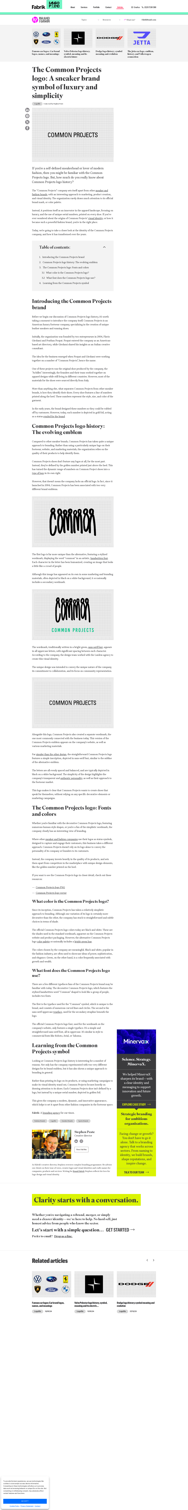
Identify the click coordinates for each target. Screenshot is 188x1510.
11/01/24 (90, 1311)
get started (117, 1229)
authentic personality (71, 778)
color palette (43, 941)
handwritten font (99, 558)
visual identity (95, 218)
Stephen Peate (58, 104)
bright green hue (83, 941)
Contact (37, 1506)
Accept (25, 1501)
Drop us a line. (63, 1236)
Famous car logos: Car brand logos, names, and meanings (46, 52)
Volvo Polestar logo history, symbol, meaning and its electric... (90, 1304)
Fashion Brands (39, 1121)
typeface (57, 1011)
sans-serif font (95, 647)
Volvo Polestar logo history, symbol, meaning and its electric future (77, 54)
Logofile (37, 104)
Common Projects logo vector (51, 892)
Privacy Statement (27, 1506)
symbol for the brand (54, 416)
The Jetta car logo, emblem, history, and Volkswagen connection (141, 54)
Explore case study (134, 1104)
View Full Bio (81, 1149)
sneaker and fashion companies (61, 839)
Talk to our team (134, 1172)
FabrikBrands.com (149, 20)
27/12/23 (133, 1311)
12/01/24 (48, 1311)
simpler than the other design (51, 754)
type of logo (38, 473)
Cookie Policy (14, 1506)
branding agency (51, 1112)
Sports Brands (83, 1121)
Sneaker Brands (67, 1121)
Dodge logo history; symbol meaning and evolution (109, 52)
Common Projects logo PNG (50, 887)
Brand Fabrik (78, 1171)
